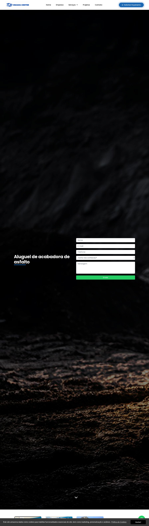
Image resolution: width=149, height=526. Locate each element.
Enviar (105, 277)
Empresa (59, 5)
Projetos (86, 5)
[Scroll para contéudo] (76, 498)
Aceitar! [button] (138, 522)
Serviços (72, 5)
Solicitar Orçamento (132, 5)
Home (48, 5)
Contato (98, 5)
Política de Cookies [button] (118, 522)
